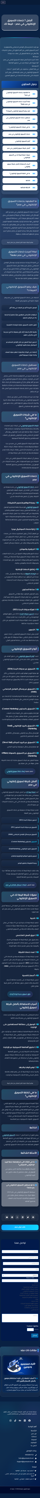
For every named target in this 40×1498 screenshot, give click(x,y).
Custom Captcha (32, 1326)
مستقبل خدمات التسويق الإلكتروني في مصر (18, 119)
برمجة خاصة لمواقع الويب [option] (31, 1306)
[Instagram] (10, 1420)
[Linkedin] (25, 1420)
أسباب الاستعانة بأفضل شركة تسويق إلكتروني (18, 165)
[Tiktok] (15, 1420)
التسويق (34, 842)
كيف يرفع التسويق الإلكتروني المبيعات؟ (18, 111)
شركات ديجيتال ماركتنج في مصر (16, 885)
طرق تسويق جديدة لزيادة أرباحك (20, 994)
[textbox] (20, 1280)
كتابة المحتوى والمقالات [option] (31, 1308)
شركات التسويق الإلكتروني (30, 425)
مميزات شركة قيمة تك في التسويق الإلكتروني (19, 156)
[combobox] (20, 1292)
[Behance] (20, 1420)
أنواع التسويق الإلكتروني (22, 141)
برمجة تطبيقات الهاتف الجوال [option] (29, 1289)
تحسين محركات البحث (27, 614)
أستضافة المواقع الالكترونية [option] (30, 1298)
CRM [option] (36, 1300)
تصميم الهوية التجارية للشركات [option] (29, 1304)
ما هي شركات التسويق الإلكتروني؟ (19, 127)
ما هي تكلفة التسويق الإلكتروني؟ (20, 173)
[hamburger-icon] (3, 2)
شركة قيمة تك (31, 792)
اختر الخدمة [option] (35, 1285)
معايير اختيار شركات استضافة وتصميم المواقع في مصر (21, 1380)
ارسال (35, 1335)
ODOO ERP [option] (34, 1302)
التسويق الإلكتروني (32, 507)
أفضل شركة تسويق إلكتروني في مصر (18, 148)
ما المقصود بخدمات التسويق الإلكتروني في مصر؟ (18, 94)
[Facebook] (29, 1420)
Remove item (30, 1278)
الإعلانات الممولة (30, 574)
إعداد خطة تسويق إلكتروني (16, 771)
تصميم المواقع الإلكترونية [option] (30, 1287)
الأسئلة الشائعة (25, 188)
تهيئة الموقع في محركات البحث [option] (29, 1293)
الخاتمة (28, 180)
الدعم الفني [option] (34, 1310)
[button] (33, 1217)
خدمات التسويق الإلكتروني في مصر (19, 134)
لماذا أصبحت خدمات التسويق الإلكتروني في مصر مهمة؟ (18, 103)
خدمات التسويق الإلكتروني (25, 487)
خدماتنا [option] (36, 1283)
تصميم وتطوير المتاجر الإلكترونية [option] (29, 1295)
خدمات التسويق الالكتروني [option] (30, 1291)
